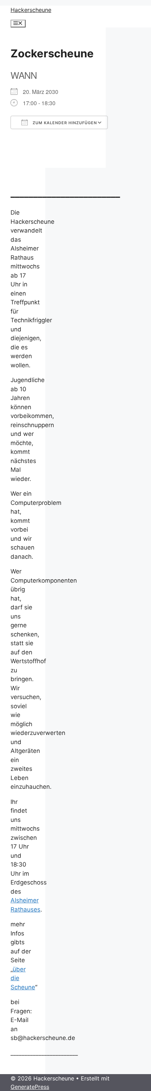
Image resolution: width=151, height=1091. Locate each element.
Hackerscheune (31, 9)
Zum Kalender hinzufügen (64, 122)
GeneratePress (30, 1086)
